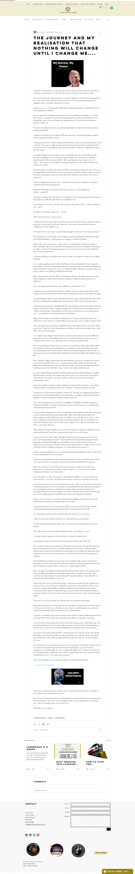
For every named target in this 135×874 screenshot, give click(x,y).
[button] (111, 7)
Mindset (64, 19)
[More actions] (100, 32)
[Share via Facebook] (34, 724)
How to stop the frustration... (96, 763)
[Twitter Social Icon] (34, 835)
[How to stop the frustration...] (97, 751)
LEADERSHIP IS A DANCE (37, 748)
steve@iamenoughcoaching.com (35, 824)
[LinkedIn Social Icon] (30, 835)
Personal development (51, 19)
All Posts (26, 19)
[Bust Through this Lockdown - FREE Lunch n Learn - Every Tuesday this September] (67, 751)
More (97, 19)
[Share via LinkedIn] (43, 724)
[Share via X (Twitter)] (39, 724)
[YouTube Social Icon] (38, 835)
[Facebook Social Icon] (26, 835)
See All (109, 740)
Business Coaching (75, 19)
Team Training (89, 19)
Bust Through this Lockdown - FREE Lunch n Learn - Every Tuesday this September (67, 763)
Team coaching (37, 19)
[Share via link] (48, 724)
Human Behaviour (60, 718)
